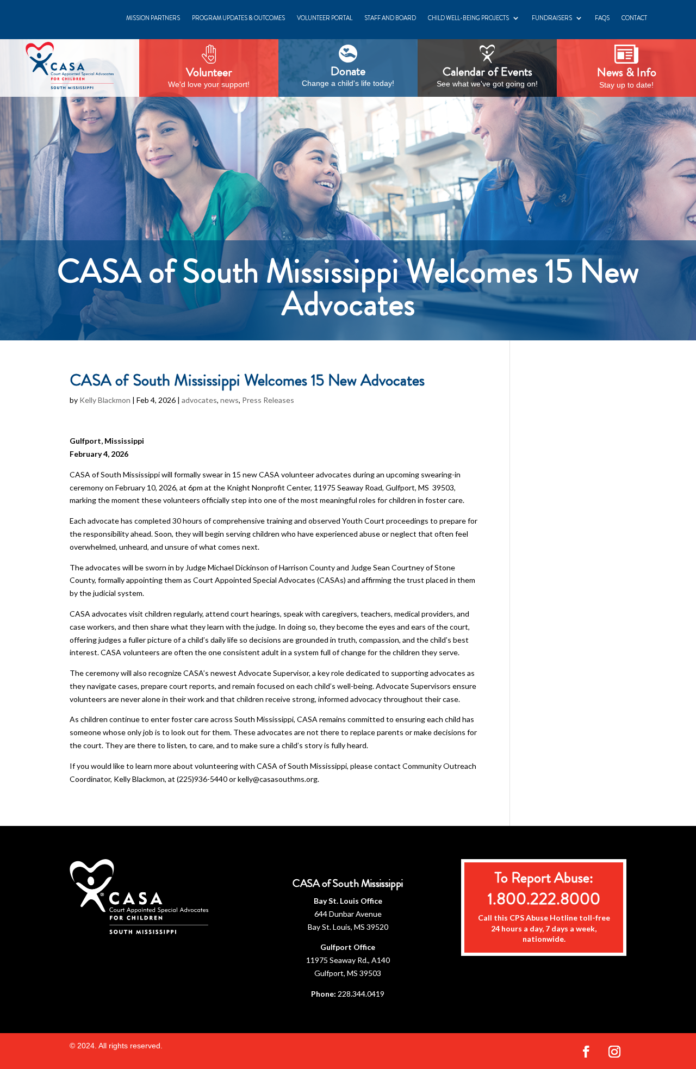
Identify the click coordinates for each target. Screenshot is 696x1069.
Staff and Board (390, 18)
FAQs (602, 18)
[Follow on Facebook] (586, 1052)
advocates (199, 400)
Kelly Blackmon (104, 400)
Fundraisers (552, 18)
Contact (634, 18)
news (229, 400)
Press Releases (268, 400)
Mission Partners (153, 18)
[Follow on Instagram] (614, 1052)
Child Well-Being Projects (468, 18)
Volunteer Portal (324, 18)
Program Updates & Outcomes (238, 18)
